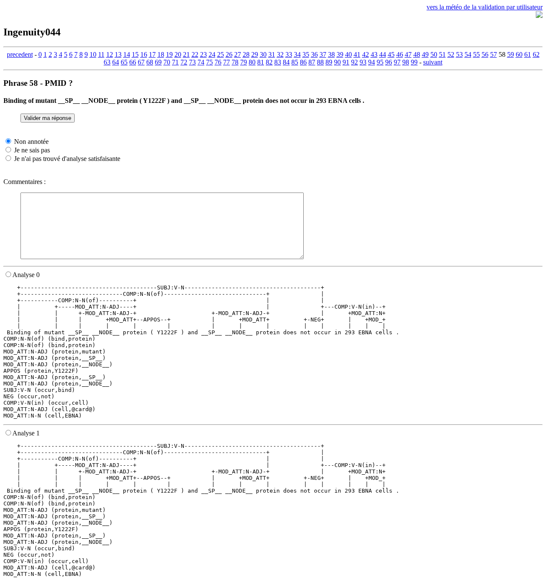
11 (101, 54)
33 (288, 54)
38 (331, 54)
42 (365, 54)
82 (269, 62)
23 (203, 54)
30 (263, 54)
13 (118, 54)
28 (246, 54)
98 (405, 62)
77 (226, 62)
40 (348, 54)
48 (416, 54)
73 (192, 62)
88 (320, 62)
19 (169, 54)
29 (254, 54)
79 (243, 62)
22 (195, 54)
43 (374, 54)
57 (493, 54)
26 (229, 54)
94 (371, 62)
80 (252, 62)
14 (126, 54)
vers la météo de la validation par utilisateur (485, 7)
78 (235, 62)
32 (280, 54)
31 (271, 54)
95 (380, 62)
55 (476, 54)
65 (124, 62)
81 (260, 62)
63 (107, 62)
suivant (432, 62)
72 (183, 62)
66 (132, 62)
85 (294, 62)
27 (237, 54)
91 (346, 62)
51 (442, 54)
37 (322, 54)
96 (388, 62)
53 (459, 54)
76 (218, 62)
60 (519, 54)
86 (303, 62)
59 (510, 54)
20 (177, 54)
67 (141, 62)
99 (414, 62)
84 (286, 62)
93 (363, 62)
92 (354, 62)
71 (175, 62)
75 (209, 62)
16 (143, 54)
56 (485, 54)
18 (160, 54)
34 (297, 54)
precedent (20, 54)
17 (152, 54)
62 (536, 54)
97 (397, 62)
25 (220, 54)
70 (166, 62)
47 (408, 54)
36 (314, 54)
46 (399, 54)
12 (109, 54)
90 (337, 62)
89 (328, 62)
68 (149, 62)
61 (527, 54)
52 (450, 54)
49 (425, 54)
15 (135, 54)
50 (433, 54)
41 (357, 54)
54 (468, 54)
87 (311, 62)
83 (277, 62)
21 (186, 54)
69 (158, 62)
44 (382, 54)
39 (340, 54)
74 (200, 62)
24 (212, 54)
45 (391, 54)
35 (305, 54)
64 (115, 62)
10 (93, 54)
